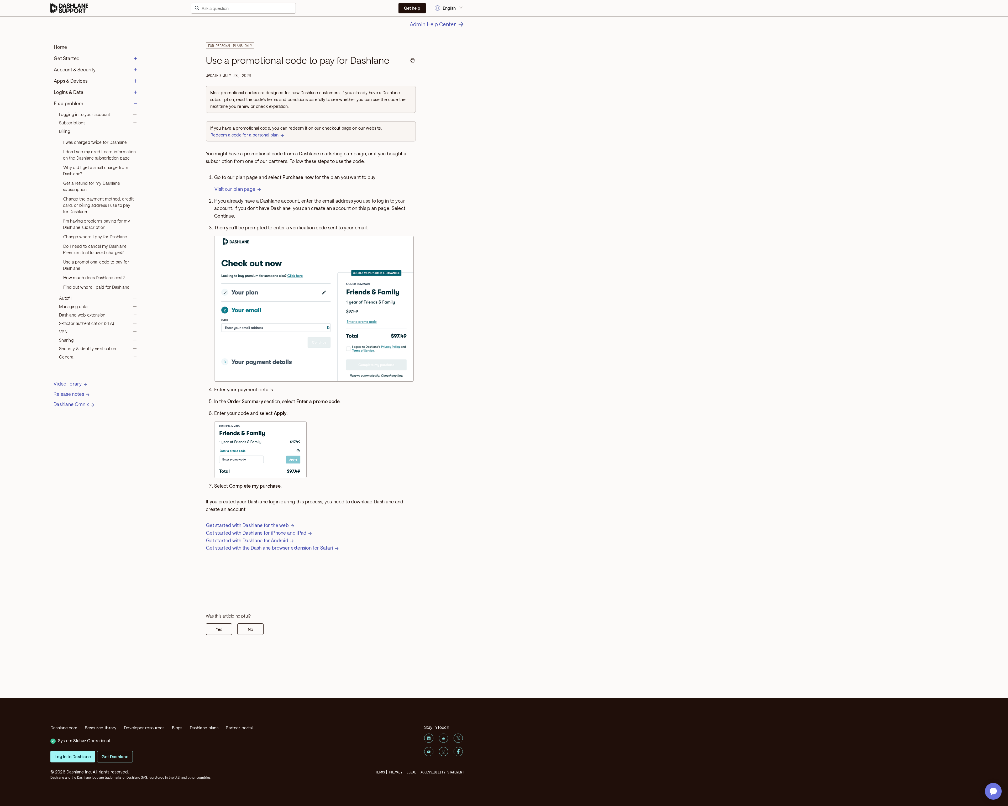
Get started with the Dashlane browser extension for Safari (269, 548)
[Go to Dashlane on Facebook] (458, 751)
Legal (411, 772)
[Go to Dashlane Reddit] (443, 738)
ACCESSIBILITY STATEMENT (442, 772)
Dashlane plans (204, 727)
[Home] (69, 8)
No (250, 629)
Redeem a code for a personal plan (245, 134)
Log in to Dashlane (73, 756)
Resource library (101, 727)
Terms (380, 772)
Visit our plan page (234, 189)
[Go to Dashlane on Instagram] (443, 751)
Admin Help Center (433, 24)
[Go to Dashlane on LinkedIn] (428, 738)
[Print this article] (413, 61)
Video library (68, 384)
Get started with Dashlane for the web (247, 525)
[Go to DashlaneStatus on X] (458, 738)
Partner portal (239, 727)
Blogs (177, 727)
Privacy (395, 772)
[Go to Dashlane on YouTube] (428, 751)
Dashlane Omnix (71, 404)
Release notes (69, 394)
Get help (412, 8)
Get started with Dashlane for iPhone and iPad (256, 533)
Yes (219, 629)
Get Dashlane (115, 756)
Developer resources (144, 727)
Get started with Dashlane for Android (247, 540)
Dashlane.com (63, 727)
